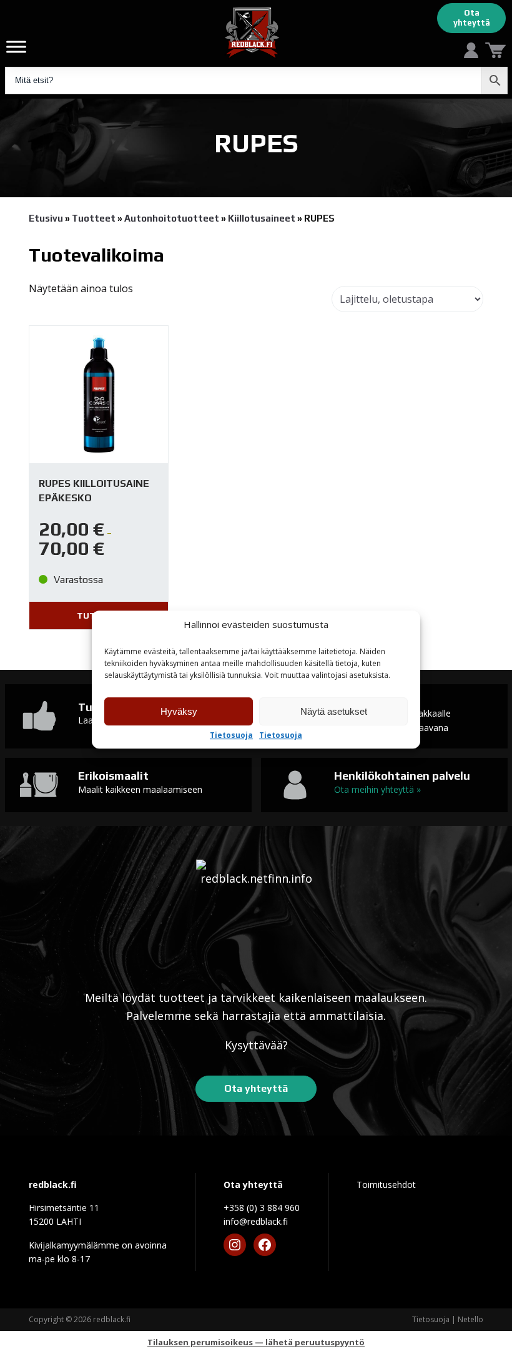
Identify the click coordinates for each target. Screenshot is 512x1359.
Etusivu (46, 218)
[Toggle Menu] (16, 46)
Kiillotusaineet (261, 218)
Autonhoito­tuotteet (171, 218)
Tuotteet (94, 218)
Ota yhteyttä (471, 17)
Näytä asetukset (333, 711)
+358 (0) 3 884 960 (262, 1208)
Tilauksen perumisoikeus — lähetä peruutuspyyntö (256, 1342)
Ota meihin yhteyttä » (377, 789)
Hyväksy (178, 711)
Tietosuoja (231, 735)
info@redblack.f (256, 1221)
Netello (470, 1319)
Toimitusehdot (386, 1184)
